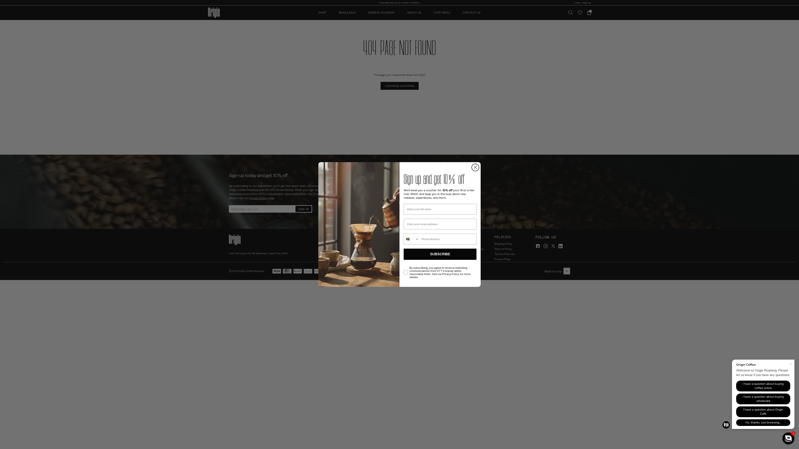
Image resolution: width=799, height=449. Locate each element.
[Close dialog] (475, 167)
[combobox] (411, 239)
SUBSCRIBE (440, 254)
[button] (788, 438)
